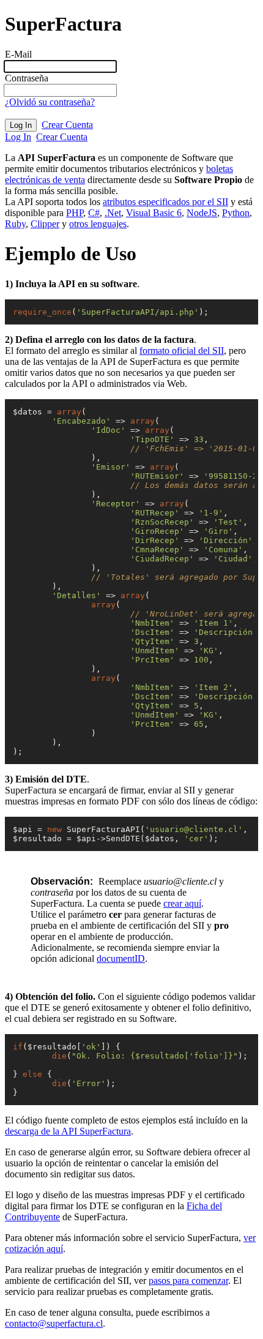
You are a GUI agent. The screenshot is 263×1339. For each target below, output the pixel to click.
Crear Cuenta (67, 124)
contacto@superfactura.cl (54, 1323)
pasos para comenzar (188, 1280)
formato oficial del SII (181, 350)
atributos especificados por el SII (165, 202)
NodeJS (202, 213)
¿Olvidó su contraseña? (50, 102)
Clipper (45, 224)
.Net (113, 213)
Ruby (15, 224)
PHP (74, 213)
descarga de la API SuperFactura (68, 1131)
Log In (18, 137)
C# (94, 213)
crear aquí (182, 903)
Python (236, 213)
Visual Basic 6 (154, 213)
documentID (121, 958)
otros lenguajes (98, 224)
